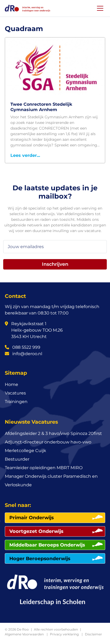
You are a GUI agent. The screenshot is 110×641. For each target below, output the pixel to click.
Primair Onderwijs (31, 517)
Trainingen (16, 401)
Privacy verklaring (64, 634)
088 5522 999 (25, 347)
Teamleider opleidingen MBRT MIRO (43, 467)
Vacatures (15, 393)
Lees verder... (25, 155)
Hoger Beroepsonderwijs (39, 558)
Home (11, 384)
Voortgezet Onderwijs (36, 531)
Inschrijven (55, 264)
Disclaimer (93, 634)
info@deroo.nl (26, 353)
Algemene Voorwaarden (24, 634)
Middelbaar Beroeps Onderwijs (47, 545)
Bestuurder (17, 459)
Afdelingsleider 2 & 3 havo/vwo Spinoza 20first (53, 433)
